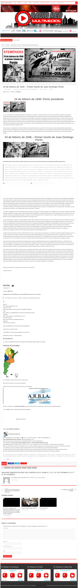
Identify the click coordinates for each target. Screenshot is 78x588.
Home (3, 45)
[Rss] (67, 3)
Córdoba (25, 2)
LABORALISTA (18, 467)
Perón (29, 467)
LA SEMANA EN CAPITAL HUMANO (67, 489)
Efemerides (7, 467)
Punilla (30, 2)
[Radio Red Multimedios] (39, 18)
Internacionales (60, 2)
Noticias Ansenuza (21, 89)
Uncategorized (34, 89)
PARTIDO (24, 467)
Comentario (5, 528)
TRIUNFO (34, 467)
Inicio (15, 2)
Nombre (5, 541)
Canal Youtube (36, 2)
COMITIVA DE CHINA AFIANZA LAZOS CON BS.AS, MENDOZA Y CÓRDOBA (12, 490)
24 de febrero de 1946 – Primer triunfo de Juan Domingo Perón (22, 298)
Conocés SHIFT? (16, 40)
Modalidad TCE (6, 288)
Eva (12, 467)
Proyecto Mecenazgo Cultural (29, 508)
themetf (75, 585)
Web (4, 550)
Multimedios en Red (45, 2)
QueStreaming (55, 585)
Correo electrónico (7, 546)
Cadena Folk (52, 2)
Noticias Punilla (28, 89)
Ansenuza (20, 2)
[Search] (76, 3)
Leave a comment (43, 89)
